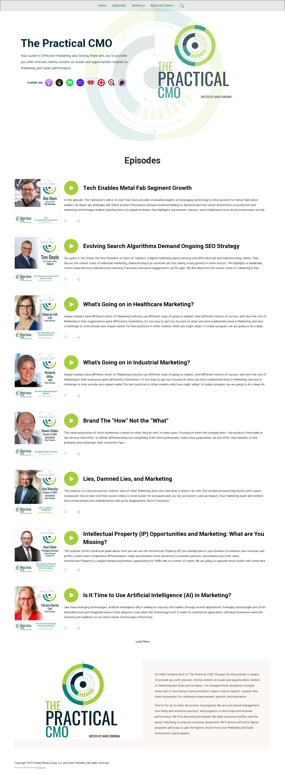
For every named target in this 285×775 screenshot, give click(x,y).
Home (102, 5)
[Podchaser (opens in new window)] (122, 82)
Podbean (41, 767)
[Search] (182, 6)
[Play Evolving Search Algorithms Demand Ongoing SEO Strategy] (71, 246)
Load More (142, 641)
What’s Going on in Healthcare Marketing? (138, 304)
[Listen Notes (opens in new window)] (111, 82)
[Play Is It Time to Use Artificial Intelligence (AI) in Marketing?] (71, 595)
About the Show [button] (161, 5)
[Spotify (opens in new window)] (69, 82)
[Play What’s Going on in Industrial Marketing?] (71, 362)
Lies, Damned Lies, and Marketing (127, 478)
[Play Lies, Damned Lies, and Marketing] (71, 479)
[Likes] (66, 221)
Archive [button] (137, 5)
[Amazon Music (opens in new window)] (80, 82)
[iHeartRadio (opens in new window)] (90, 82)
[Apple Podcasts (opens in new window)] (49, 82)
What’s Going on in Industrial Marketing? (136, 362)
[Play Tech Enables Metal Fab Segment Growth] (71, 188)
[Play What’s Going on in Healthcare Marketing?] (71, 304)
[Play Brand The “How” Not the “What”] (71, 420)
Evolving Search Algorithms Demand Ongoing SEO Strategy (161, 246)
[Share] (79, 221)
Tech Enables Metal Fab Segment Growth (137, 187)
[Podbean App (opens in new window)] (59, 82)
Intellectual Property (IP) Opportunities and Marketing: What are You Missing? (173, 537)
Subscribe (119, 5)
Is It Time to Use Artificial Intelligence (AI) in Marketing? (157, 595)
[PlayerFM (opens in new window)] (101, 82)
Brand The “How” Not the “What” (125, 420)
